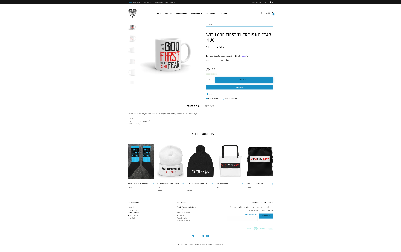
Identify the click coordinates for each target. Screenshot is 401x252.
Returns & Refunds (133, 212)
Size (207, 60)
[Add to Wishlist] (153, 184)
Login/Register (256, 2)
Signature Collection (183, 212)
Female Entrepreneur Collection (186, 207)
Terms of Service (133, 215)
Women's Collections (183, 221)
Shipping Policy (132, 210)
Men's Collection (182, 218)
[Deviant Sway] (132, 13)
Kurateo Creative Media (215, 244)
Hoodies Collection (183, 210)
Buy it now (239, 87)
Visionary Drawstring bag (256, 184)
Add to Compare (150, 155)
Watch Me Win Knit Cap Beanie (197, 184)
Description (193, 106)
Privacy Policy (132, 218)
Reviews (209, 106)
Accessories (131, 181)
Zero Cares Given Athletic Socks (138, 184)
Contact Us (131, 207)
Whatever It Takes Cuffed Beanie (168, 184)
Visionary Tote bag (223, 184)
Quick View (150, 148)
